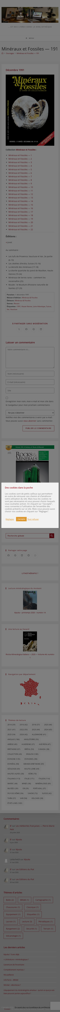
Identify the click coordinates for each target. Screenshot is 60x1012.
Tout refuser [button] (33, 519)
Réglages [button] (10, 519)
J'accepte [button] (21, 519)
